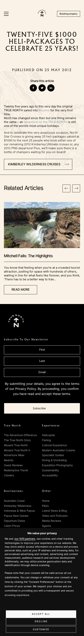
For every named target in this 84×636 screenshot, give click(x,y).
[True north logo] (42, 15)
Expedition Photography (57, 465)
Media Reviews (51, 520)
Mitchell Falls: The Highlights (28, 256)
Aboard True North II (17, 450)
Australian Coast (14, 500)
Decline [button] (41, 621)
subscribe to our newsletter (26, 339)
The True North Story (17, 440)
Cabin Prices (12, 525)
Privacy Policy (25, 389)
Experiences (51, 425)
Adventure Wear (14, 455)
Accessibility (50, 475)
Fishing (46, 440)
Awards (8, 460)
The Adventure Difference (20, 435)
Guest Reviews (13, 465)
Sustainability (50, 470)
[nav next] (76, 188)
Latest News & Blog (54, 510)
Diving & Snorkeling (54, 460)
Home (45, 500)
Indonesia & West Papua (19, 510)
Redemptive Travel (16, 470)
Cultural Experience (54, 445)
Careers (9, 475)
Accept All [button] (41, 613)
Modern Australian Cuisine (58, 450)
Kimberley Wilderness (17, 505)
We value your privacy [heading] (42, 533)
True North (12, 425)
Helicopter (48, 435)
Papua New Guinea (16, 515)
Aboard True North (16, 445)
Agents (46, 525)
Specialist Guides (53, 455)
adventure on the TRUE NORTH (45, 122)
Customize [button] (41, 629)
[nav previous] (66, 188)
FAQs (45, 505)
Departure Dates (14, 520)
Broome (44, 110)
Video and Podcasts (55, 515)
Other (46, 491)
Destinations (13, 491)
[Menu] (6, 14)
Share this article (42, 81)
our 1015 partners (24, 538)
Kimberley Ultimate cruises (50, 144)
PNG (14, 148)
